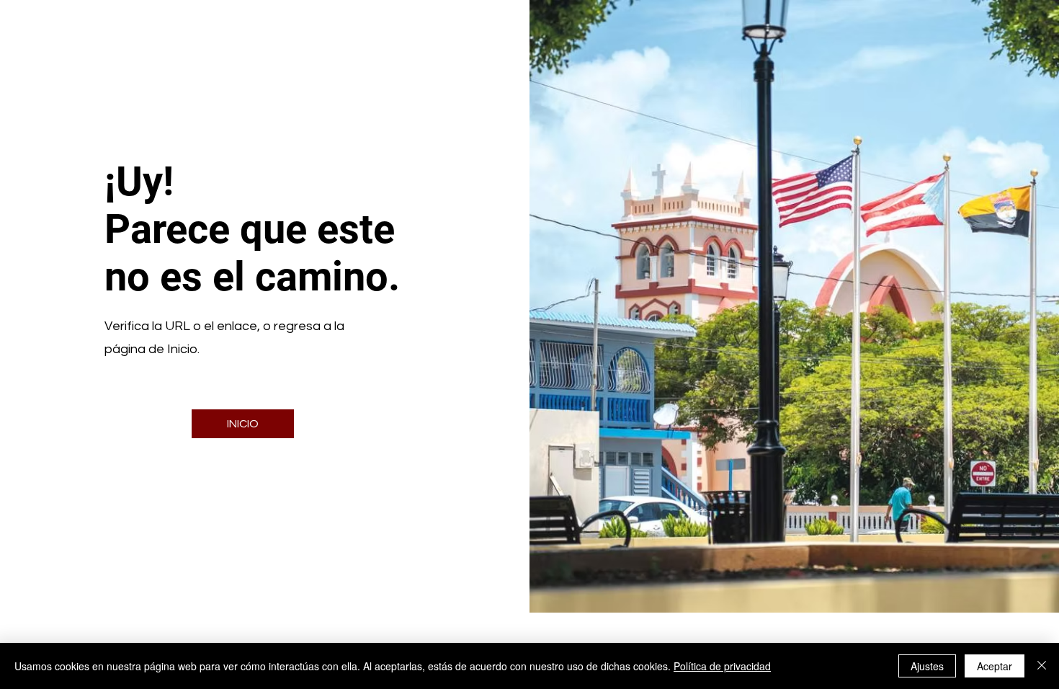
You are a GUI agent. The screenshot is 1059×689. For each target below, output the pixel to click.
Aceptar (994, 666)
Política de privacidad (722, 666)
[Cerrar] (1041, 665)
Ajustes (927, 666)
